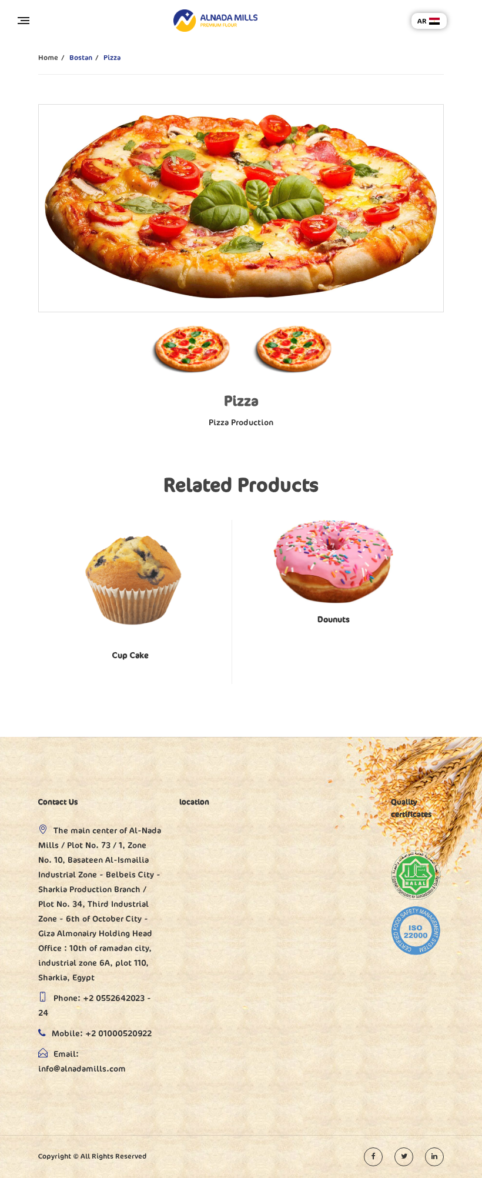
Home (48, 57)
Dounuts (333, 620)
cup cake (130, 655)
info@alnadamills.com (82, 1069)
